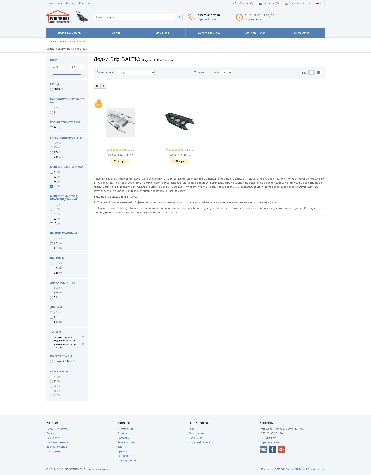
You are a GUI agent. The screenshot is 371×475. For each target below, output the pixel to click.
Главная (51, 41)
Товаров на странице (206, 72)
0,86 (56, 248)
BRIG (57, 89)
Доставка (123, 437)
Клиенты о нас (126, 442)
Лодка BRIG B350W (120, 154)
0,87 (56, 238)
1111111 (69, 32)
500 (56, 157)
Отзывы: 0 (128, 149)
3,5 (55, 317)
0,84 (56, 243)
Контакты (84, 3)
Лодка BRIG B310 (179, 154)
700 (56, 143)
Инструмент (53, 451)
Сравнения (195, 437)
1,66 (56, 272)
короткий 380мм (63, 361)
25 (55, 181)
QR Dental (287, 469)
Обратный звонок (208, 19)
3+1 (56, 127)
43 (55, 395)
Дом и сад (52, 437)
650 (56, 147)
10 (55, 223)
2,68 (56, 288)
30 (55, 177)
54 (55, 386)
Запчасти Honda (56, 446)
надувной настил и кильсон (65, 346)
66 (55, 390)
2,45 (56, 292)
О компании (53, 3)
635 (56, 152)
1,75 (56, 263)
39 (55, 376)
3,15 (56, 322)
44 (55, 381)
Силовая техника (57, 442)
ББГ (277, 469)
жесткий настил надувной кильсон (64, 339)
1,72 (56, 268)
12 (55, 218)
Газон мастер (316, 469)
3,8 (55, 312)
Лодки (62, 41)
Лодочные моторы (58, 428)
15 (55, 186)
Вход (191, 428)
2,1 (55, 297)
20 (55, 172)
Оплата (122, 433)
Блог (120, 446)
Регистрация (196, 433)
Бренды (70, 3)
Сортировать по (106, 72)
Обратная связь (270, 442)
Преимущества (127, 460)
